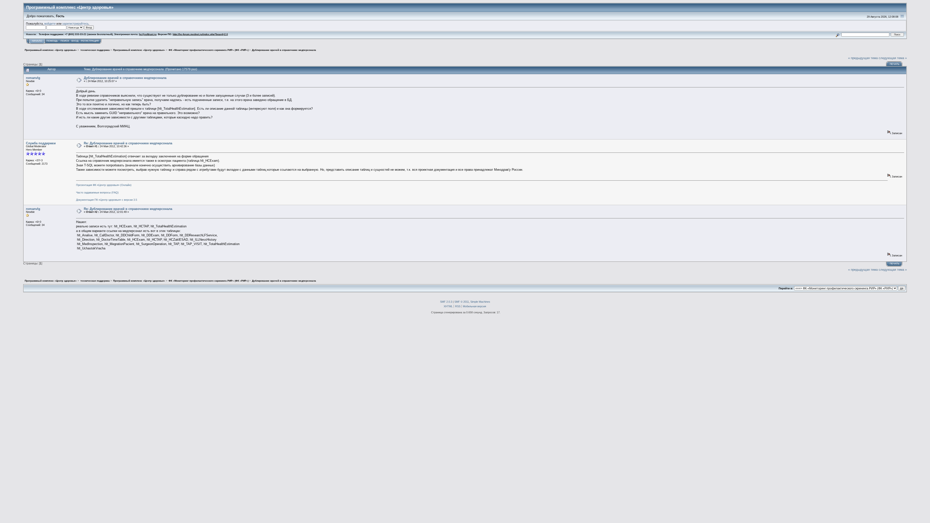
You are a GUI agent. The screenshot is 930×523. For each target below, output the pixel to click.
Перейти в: (786, 288)
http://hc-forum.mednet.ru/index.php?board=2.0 (200, 34)
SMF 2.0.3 (446, 301)
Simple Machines (480, 301)
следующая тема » (893, 58)
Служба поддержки (41, 143)
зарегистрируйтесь (75, 23)
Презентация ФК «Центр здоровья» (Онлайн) (104, 185)
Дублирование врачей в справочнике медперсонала (125, 78)
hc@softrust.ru (147, 34)
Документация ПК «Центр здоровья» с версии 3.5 (106, 199)
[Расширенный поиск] (838, 34)
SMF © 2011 (461, 301)
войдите (50, 23)
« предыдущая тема (863, 58)
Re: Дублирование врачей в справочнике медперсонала (128, 143)
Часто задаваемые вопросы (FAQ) (97, 192)
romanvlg (33, 78)
